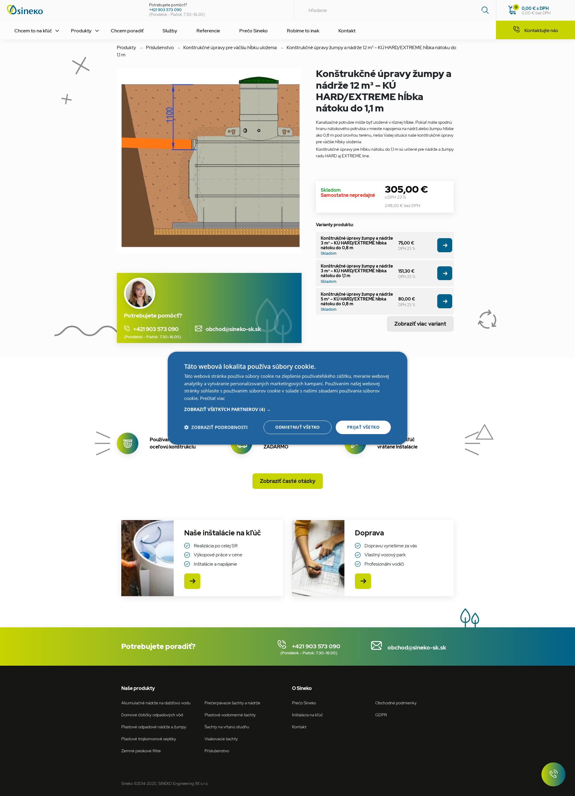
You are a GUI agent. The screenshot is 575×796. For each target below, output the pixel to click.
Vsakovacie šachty (221, 738)
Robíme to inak (303, 31)
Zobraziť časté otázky (287, 481)
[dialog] (287, 397)
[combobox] (395, 10)
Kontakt (346, 31)
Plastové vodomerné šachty (230, 715)
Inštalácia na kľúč (307, 715)
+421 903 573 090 (165, 9)
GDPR (381, 715)
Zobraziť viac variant (420, 323)
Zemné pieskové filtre (141, 750)
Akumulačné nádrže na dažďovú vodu (155, 703)
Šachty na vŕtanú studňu (227, 726)
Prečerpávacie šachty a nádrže (232, 703)
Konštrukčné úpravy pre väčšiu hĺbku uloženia (230, 47)
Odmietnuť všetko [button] (297, 427)
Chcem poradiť (127, 31)
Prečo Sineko (253, 31)
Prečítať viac (212, 398)
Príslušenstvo (160, 47)
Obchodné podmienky (396, 703)
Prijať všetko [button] (363, 427)
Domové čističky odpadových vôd (152, 715)
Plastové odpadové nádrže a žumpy (153, 726)
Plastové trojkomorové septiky (148, 738)
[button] (287, 409)
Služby (170, 31)
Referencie (208, 31)
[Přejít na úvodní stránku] (72, 9)
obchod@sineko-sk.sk (230, 329)
